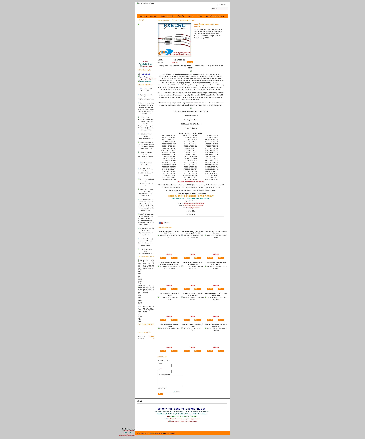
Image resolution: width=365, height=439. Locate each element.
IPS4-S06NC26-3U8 (168, 135)
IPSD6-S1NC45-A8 (190, 142)
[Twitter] (166, 223)
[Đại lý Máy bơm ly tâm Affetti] (146, 97)
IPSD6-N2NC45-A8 (190, 152)
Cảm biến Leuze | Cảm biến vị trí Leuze (192, 325)
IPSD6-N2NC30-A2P (190, 148)
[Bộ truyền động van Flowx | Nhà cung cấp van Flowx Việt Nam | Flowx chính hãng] (146, 218)
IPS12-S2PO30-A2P (211, 152)
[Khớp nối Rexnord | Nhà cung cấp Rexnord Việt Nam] (146, 144)
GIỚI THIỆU (154, 16)
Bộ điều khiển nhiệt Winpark (146, 138)
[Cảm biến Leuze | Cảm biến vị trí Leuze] (192, 335)
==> (191, 211)
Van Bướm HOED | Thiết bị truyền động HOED (216, 294)
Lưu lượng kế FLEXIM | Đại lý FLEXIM (169, 294)
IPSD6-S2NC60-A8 (190, 165)
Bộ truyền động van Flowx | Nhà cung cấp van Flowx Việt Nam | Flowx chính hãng (146, 222)
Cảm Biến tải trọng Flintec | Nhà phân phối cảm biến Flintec (169, 263)
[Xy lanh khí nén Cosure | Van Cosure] (146, 171)
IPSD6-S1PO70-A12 (190, 146)
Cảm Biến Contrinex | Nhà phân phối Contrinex (216, 263)
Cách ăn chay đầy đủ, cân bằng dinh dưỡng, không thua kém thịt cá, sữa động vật (148, 289)
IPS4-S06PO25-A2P (168, 154)
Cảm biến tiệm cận (198, 65)
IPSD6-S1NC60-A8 (190, 144)
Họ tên (160, 363)
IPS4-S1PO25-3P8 (169, 158)
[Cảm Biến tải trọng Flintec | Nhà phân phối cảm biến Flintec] (169, 273)
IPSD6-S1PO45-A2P (190, 140)
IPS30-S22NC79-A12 (211, 177)
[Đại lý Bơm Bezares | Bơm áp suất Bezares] (146, 241)
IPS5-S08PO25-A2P (168, 169)
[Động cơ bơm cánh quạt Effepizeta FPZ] (146, 191)
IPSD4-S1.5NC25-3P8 (169, 167)
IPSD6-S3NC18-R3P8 (190, 175)
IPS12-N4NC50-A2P (211, 160)
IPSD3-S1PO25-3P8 (168, 152)
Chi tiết (163, 258)
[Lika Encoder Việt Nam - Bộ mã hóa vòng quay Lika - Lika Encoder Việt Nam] (146, 204)
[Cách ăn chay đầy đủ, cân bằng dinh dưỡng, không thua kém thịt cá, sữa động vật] (140, 295)
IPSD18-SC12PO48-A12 (168, 150)
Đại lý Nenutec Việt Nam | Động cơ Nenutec (216, 232)
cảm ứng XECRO (212, 74)
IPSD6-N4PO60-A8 (212, 146)
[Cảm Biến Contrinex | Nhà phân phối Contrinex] (216, 273)
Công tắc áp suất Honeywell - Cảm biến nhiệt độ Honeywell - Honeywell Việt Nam (146, 128)
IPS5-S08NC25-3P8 (168, 171)
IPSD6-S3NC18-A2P (190, 169)
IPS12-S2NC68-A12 (212, 158)
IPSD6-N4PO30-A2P (211, 142)
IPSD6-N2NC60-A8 (190, 154)
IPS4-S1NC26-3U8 (169, 142)
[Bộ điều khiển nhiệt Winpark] (146, 136)
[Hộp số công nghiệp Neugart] (146, 251)
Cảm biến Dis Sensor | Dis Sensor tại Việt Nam (216, 325)
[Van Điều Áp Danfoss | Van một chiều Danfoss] (192, 304)
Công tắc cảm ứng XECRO (175, 187)
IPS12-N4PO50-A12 (211, 163)
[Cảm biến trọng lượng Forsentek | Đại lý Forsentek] (169, 242)
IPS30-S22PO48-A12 (211, 175)
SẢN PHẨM (180, 16)
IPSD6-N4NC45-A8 (212, 144)
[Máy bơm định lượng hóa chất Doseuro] (146, 230)
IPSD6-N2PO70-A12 (190, 158)
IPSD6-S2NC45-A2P (190, 160)
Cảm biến (194, 133)
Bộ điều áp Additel (146, 91)
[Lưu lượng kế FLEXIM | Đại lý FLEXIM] (169, 304)
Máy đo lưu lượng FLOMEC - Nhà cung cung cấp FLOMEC (192, 232)
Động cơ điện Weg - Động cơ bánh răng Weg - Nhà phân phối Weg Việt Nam (146, 111)
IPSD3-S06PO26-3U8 (169, 146)
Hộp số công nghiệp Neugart (146, 253)
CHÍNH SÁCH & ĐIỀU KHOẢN (215, 16)
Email (160, 369)
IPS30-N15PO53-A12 (211, 167)
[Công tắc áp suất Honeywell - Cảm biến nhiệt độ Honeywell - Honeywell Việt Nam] (146, 123)
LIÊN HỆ (190, 16)
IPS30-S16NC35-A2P (212, 169)
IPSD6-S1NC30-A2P (190, 137)
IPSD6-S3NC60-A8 (212, 137)
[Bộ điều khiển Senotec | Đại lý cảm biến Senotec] (192, 273)
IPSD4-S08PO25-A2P (169, 160)
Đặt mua (174, 258)
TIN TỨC (199, 16)
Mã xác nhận (162, 388)
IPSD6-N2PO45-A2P (190, 150)
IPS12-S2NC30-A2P (211, 150)
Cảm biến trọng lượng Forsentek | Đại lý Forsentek (169, 232)
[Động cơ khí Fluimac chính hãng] (146, 154)
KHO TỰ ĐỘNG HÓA (167, 16)
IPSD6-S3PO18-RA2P (190, 171)
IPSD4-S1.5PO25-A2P (169, 165)
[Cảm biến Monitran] (146, 162)
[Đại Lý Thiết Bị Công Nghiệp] (182, 3)
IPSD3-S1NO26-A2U (168, 148)
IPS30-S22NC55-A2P (212, 173)
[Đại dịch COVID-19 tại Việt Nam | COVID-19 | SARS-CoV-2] (140, 314)
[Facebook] (160, 223)
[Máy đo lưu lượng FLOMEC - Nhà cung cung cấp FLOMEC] (192, 242)
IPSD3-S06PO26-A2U (169, 144)
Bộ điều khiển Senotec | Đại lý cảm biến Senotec (192, 263)
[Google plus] (162, 223)
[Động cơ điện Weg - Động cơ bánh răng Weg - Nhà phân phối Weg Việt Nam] (146, 107)
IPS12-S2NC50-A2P (211, 154)
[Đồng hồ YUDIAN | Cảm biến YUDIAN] (169, 335)
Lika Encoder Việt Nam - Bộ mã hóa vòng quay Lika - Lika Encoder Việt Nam (146, 208)
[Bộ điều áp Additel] (146, 88)
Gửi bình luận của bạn (164, 374)
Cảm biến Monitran (146, 165)
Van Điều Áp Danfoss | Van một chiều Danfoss (193, 294)
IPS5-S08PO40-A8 (169, 173)
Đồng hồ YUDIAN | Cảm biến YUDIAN (169, 325)
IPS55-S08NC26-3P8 (168, 177)
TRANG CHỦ (143, 16)
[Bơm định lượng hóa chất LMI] (146, 181)
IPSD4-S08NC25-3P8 (168, 163)
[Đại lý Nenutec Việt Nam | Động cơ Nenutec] (216, 242)
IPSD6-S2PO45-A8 (190, 163)
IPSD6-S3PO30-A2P (211, 148)
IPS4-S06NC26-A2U (168, 140)
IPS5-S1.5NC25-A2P (168, 175)
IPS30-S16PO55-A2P (212, 171)
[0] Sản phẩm (221, 4)
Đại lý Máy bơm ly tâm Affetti (146, 99)
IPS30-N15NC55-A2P (212, 165)
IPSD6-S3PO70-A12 (211, 140)
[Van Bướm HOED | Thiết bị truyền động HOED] (216, 304)
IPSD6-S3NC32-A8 (190, 177)
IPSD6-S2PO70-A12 (190, 167)
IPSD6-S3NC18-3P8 (190, 173)
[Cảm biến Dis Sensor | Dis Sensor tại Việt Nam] (216, 335)
